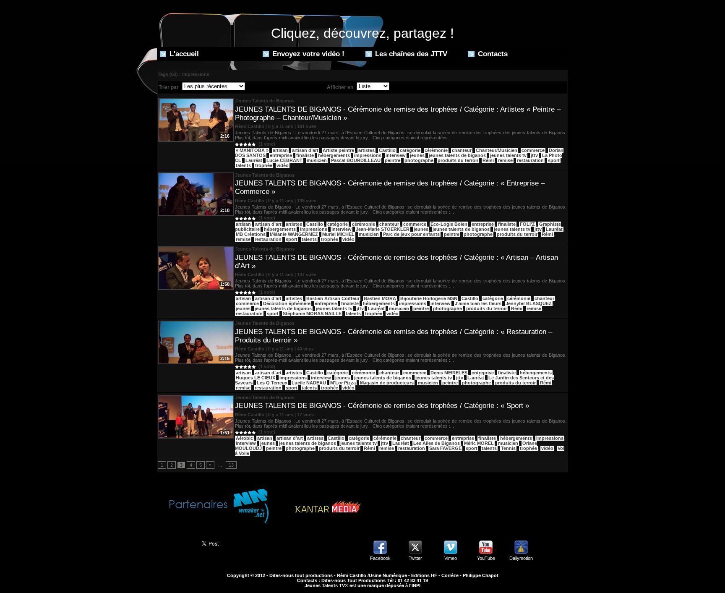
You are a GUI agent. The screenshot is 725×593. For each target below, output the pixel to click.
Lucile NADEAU (309, 382)
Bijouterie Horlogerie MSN (428, 298)
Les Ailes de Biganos (436, 443)
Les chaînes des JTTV (410, 54)
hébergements (334, 155)
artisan (280, 150)
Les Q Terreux (272, 382)
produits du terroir (458, 160)
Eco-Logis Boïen (448, 224)
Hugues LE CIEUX (255, 377)
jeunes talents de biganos (457, 155)
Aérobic (244, 438)
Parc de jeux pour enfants (411, 234)
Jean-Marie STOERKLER (382, 229)
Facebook (380, 558)
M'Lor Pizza (343, 382)
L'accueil (183, 54)
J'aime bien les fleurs (478, 303)
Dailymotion (521, 558)
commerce (533, 150)
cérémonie (436, 150)
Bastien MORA (380, 298)
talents (243, 165)
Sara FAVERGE (445, 448)
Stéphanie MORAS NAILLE (312, 313)
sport (554, 160)
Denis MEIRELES (448, 372)
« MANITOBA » (252, 150)
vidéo (282, 165)
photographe (418, 160)
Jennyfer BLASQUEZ (529, 303)
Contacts (492, 54)
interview (396, 155)
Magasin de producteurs (387, 382)
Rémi (488, 160)
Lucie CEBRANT (284, 160)
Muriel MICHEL (338, 234)
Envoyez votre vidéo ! (307, 54)
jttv (534, 155)
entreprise (281, 155)
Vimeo (450, 558)
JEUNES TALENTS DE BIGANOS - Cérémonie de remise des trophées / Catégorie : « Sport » (382, 406)
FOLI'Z (527, 224)
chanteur (462, 150)
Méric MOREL (479, 443)
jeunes (417, 155)
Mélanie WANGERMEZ (294, 234)
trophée (263, 165)
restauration (530, 160)
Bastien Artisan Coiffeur (333, 298)
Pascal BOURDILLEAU (356, 160)
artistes (366, 150)
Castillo (387, 150)
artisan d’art (305, 150)
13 (231, 465)
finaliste (305, 155)
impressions (367, 155)
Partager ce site (176, 542)
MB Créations (251, 234)
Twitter (415, 558)
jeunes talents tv (508, 155)
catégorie (410, 150)
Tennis (508, 448)
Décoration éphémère (286, 303)
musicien (317, 160)
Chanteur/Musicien (496, 150)
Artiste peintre (338, 150)
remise (505, 160)
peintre (392, 160)
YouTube (486, 558)
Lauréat (253, 160)
